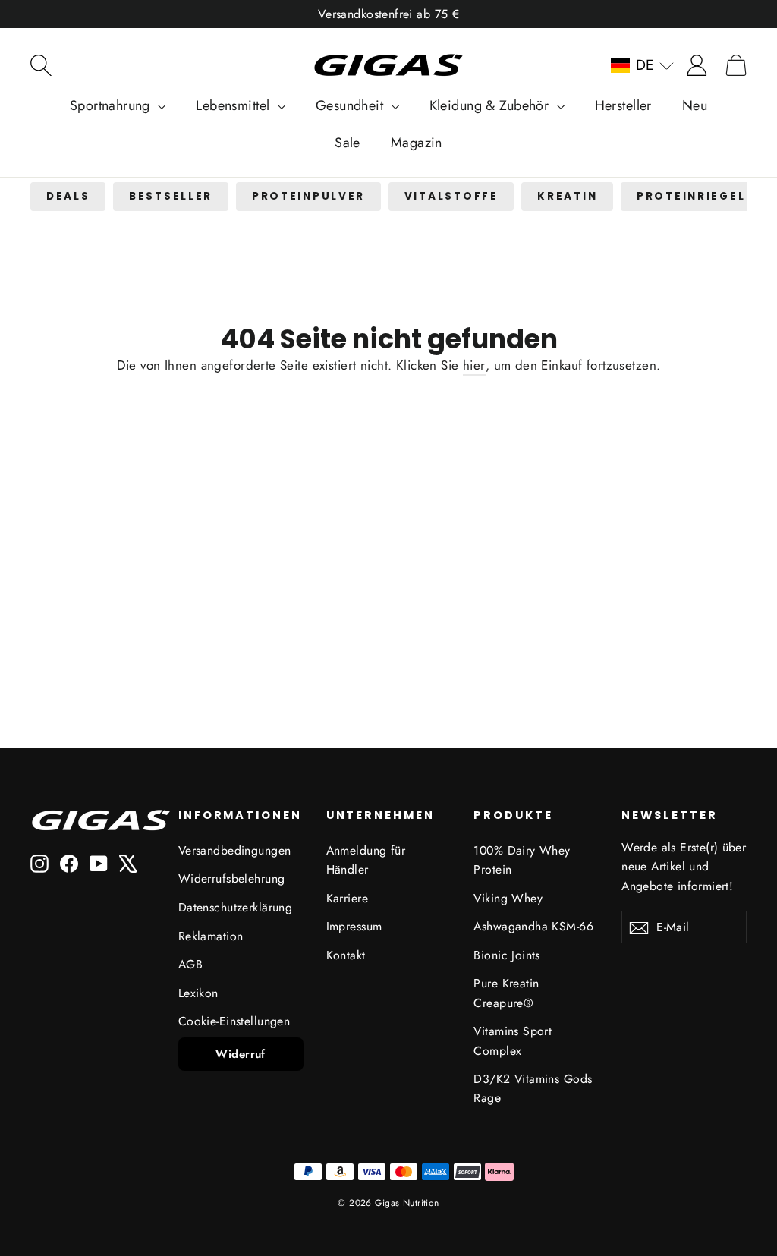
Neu (694, 105)
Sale (347, 143)
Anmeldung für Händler (366, 860)
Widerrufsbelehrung (231, 878)
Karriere (347, 898)
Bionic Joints (506, 955)
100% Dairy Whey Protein (521, 860)
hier (474, 365)
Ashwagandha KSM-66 (533, 926)
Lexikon (198, 993)
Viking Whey (508, 898)
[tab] (67, 197)
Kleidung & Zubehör (491, 105)
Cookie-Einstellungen (234, 1021)
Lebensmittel (235, 105)
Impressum (354, 926)
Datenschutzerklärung (235, 907)
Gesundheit (352, 105)
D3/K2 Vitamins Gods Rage (532, 1088)
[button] (642, 65)
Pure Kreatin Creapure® (506, 992)
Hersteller (623, 105)
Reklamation (211, 936)
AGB (190, 964)
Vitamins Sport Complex (512, 1040)
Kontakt (346, 955)
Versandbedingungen (234, 850)
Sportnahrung (112, 105)
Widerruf (240, 1054)
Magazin (416, 143)
